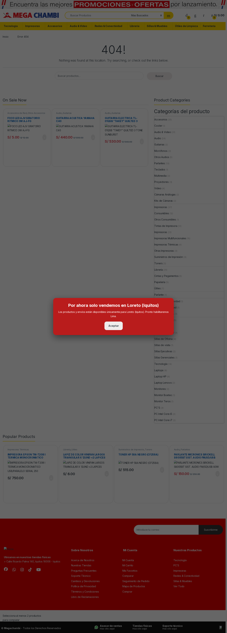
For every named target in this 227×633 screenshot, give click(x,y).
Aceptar (113, 325)
